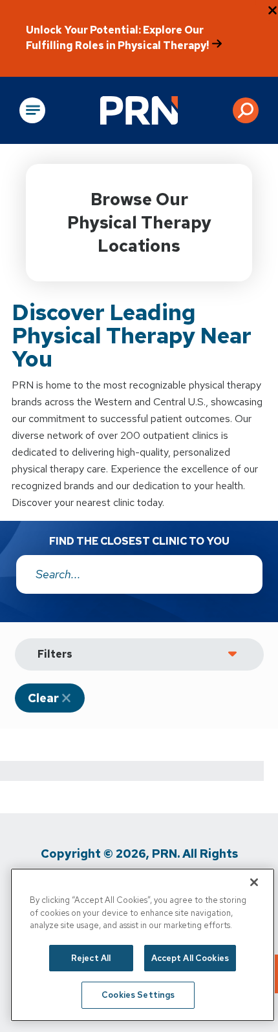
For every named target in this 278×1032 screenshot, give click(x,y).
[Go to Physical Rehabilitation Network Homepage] (139, 110)
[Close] (254, 882)
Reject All (91, 958)
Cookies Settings (138, 994)
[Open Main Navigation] (32, 110)
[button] (246, 110)
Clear (43, 698)
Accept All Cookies (190, 958)
